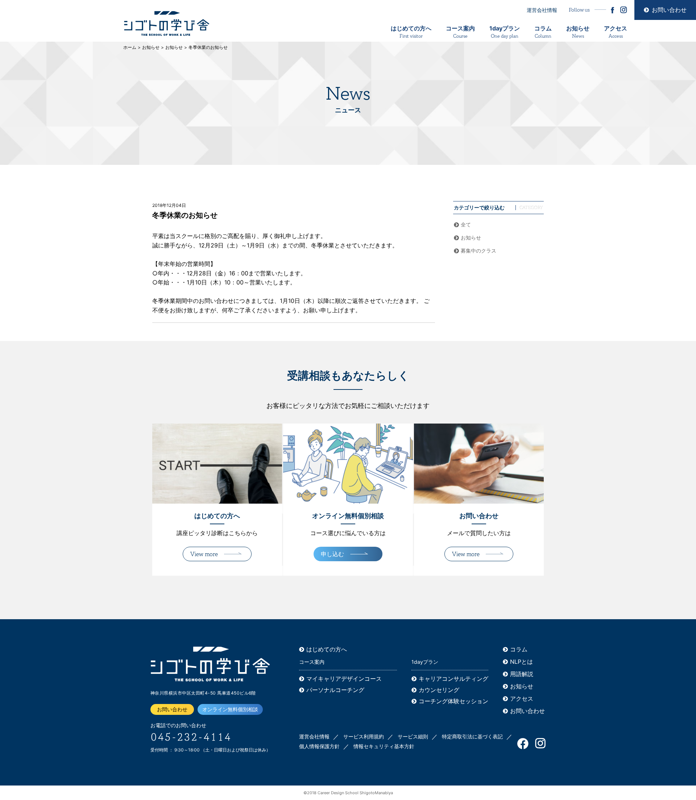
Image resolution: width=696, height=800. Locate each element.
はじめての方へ (411, 32)
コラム (543, 32)
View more (204, 554)
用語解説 (521, 674)
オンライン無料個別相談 (230, 709)
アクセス (615, 32)
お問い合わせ (669, 9)
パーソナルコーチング (335, 689)
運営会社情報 (542, 10)
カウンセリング (439, 689)
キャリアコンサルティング (453, 678)
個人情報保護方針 (319, 746)
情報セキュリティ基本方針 (383, 746)
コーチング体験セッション (453, 701)
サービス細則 (413, 736)
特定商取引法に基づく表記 (472, 736)
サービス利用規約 (363, 736)
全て (466, 224)
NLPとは (521, 661)
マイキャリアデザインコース (344, 678)
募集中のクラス (478, 250)
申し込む (332, 554)
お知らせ (577, 32)
